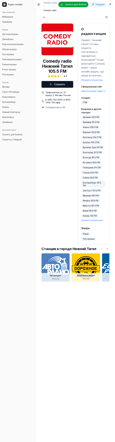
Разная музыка (9, 64)
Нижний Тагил (50, 3)
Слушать (59, 84)
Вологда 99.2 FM (91, 157)
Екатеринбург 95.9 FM (92, 184)
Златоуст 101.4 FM (91, 190)
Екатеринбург (9, 102)
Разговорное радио (12, 59)
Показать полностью (92, 80)
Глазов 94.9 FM (90, 172)
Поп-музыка (8, 54)
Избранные (7, 17)
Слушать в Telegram (12, 139)
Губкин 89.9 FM (90, 177)
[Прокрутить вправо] (107, 249)
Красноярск (8, 117)
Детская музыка (10, 34)
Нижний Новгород (11, 112)
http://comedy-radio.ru (93, 91)
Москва (6, 87)
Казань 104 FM (90, 216)
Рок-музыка (8, 74)
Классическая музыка (12, 44)
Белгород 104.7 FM (92, 137)
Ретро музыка (9, 69)
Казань (5, 107)
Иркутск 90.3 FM (91, 205)
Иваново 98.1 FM (91, 195)
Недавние (7, 22)
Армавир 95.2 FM (91, 122)
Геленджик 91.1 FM (92, 167)
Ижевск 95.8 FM (90, 200)
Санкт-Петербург (11, 92)
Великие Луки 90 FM (93, 147)
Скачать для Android (12, 134)
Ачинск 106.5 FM (90, 127)
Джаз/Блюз (7, 39)
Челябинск (7, 122)
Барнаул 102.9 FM (91, 132)
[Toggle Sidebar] (36, 221)
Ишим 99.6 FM (89, 211)
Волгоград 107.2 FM (92, 152)
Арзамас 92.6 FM (91, 117)
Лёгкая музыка (9, 49)
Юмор (86, 234)
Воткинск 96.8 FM (91, 162)
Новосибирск (8, 97)
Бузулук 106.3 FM (91, 142)
